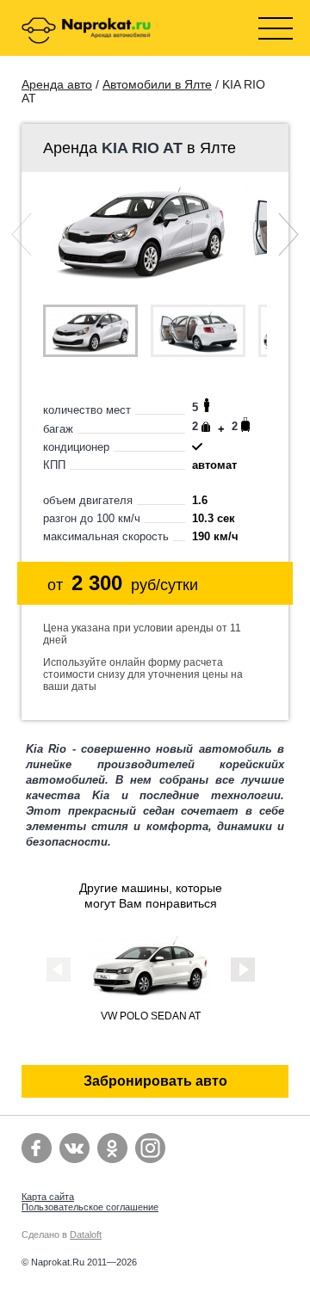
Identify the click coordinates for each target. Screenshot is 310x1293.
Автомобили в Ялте (157, 84)
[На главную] (86, 32)
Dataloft (86, 1234)
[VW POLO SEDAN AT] (151, 995)
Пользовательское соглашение (90, 1207)
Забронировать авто (155, 1081)
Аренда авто (57, 84)
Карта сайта (48, 1196)
